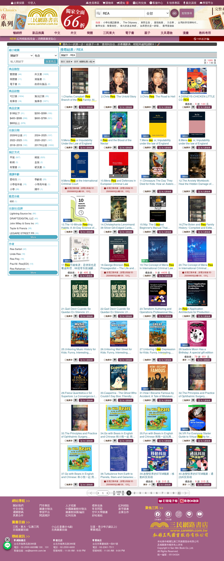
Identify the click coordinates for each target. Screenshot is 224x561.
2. (118, 96)
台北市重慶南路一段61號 (105, 543)
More (33, 237)
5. (76, 141)
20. (196, 270)
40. (196, 475)
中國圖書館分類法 (76, 509)
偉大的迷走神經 (128, 25)
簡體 (90, 33)
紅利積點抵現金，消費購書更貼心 (33, 38)
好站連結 (97, 515)
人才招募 (71, 505)
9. (79, 182)
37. (79, 478)
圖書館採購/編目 (75, 512)
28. (196, 350)
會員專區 (94, 3)
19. (157, 270)
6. (116, 141)
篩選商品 (51, 61)
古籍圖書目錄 (21, 529)
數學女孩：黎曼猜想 (106, 25)
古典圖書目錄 (59, 529)
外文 (74, 33)
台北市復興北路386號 (25, 543)
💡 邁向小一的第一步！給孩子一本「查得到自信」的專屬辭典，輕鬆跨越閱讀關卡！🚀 (91, 44)
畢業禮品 (95, 529)
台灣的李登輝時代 (187, 22)
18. (117, 270)
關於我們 (18, 505)
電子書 (129, 33)
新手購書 (123, 509)
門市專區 (44, 505)
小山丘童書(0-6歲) (62, 526)
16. (196, 227)
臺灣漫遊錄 (168, 25)
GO (174, 13)
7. (155, 141)
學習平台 (208, 3)
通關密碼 (18, 512)
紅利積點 (123, 505)
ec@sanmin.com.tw (35, 550)
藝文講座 (191, 3)
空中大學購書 (100, 512)
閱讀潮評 (44, 515)
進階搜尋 (187, 13)
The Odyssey (130, 22)
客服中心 (158, 3)
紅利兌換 (141, 3)
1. (79, 101)
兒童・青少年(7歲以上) (103, 526)
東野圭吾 (145, 22)
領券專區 (174, 3)
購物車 (109, 3)
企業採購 (19, 3)
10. (118, 182)
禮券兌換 (97, 505)
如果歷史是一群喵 (149, 25)
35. (157, 438)
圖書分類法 (45, 509)
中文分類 (18, 509)
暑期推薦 (158, 22)
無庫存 (69, 107)
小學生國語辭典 (111, 22)
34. (118, 438)
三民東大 (109, 33)
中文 (57, 33)
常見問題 (97, 509)
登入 (33, 3)
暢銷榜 (17, 33)
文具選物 (167, 33)
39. (157, 475)
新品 (38, 33)
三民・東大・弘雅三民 (26, 526)
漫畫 (186, 33)
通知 (124, 3)
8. (194, 141)
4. (197, 98)
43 (179, 493)
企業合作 (123, 512)
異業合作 (18, 515)
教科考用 (205, 33)
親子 (147, 33)
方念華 (170, 22)
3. (157, 96)
